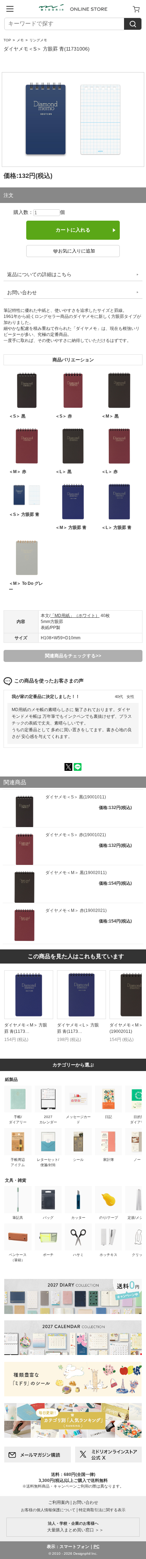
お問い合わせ (22, 292)
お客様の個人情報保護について (48, 1510)
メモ (20, 40)
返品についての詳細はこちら (39, 274)
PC (97, 1546)
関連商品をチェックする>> (73, 655)
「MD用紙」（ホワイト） (75, 615)
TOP (7, 40)
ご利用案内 (58, 1502)
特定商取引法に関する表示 (102, 1510)
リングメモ (38, 40)
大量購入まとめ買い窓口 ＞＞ (73, 1526)
